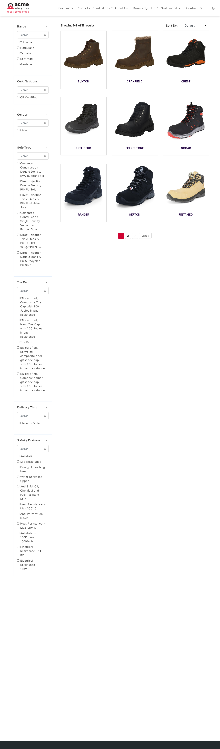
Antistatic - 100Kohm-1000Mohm (28, 537)
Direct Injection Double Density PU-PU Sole (30, 185)
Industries (103, 8)
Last (144, 235)
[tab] (33, 26)
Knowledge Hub (145, 8)
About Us (122, 8)
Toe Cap (33, 282)
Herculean (27, 47)
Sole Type (33, 147)
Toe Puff (26, 342)
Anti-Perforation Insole (31, 516)
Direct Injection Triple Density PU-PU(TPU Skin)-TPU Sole (30, 241)
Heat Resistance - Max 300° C (32, 506)
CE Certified (28, 97)
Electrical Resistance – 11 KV (30, 551)
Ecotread (26, 58)
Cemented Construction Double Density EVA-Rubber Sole (32, 169)
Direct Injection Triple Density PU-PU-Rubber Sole (30, 201)
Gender (33, 114)
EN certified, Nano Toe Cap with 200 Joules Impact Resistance (31, 328)
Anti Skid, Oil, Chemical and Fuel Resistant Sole (29, 492)
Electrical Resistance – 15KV (28, 565)
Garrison (26, 64)
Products (84, 8)
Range (33, 26)
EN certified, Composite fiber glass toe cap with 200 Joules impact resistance (32, 382)
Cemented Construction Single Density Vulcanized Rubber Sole (30, 221)
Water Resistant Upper (31, 479)
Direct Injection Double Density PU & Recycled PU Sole (30, 259)
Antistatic (27, 456)
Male (23, 130)
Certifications (33, 81)
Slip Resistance (30, 461)
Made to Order (30, 423)
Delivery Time (33, 407)
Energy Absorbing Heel (32, 469)
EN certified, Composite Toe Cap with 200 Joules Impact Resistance (30, 306)
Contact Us (194, 8)
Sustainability (172, 8)
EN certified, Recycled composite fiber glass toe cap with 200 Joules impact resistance (32, 358)
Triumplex (27, 42)
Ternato (25, 53)
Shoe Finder (65, 8)
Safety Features (33, 440)
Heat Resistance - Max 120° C (32, 525)
